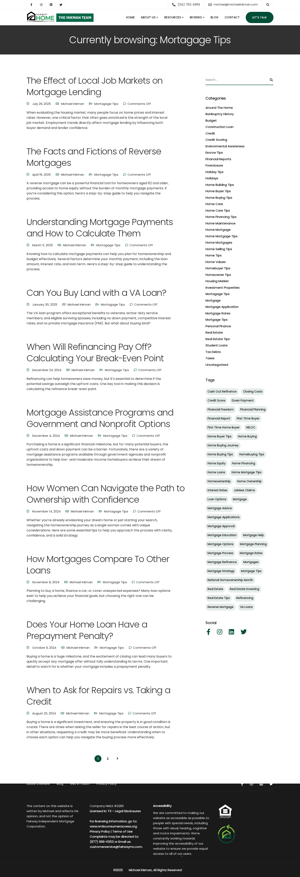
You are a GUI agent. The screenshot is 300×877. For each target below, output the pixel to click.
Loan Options (217, 499)
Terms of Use (122, 831)
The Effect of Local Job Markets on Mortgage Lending (95, 86)
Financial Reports (218, 159)
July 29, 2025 (42, 104)
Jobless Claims (244, 490)
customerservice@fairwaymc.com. (116, 847)
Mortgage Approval (221, 526)
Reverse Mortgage (220, 607)
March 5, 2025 (43, 245)
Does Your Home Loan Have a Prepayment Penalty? (87, 630)
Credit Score (216, 401)
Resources (172, 17)
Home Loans (216, 472)
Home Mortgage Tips (222, 236)
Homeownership (219, 481)
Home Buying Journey (223, 445)
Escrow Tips (214, 153)
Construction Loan (219, 127)
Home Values (216, 262)
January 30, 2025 (45, 304)
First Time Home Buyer (224, 428)
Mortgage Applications (224, 517)
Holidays (212, 178)
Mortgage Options (220, 544)
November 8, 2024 (46, 582)
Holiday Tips (214, 172)
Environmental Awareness (225, 146)
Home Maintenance (221, 223)
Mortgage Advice (220, 508)
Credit (210, 133)
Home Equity (217, 463)
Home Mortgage (218, 230)
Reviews (196, 17)
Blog (215, 17)
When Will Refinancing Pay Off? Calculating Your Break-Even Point (95, 352)
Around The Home (219, 107)
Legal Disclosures (128, 811)
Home (130, 17)
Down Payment (243, 401)
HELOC (250, 428)
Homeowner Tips (218, 275)
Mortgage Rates (218, 313)
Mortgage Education (222, 535)
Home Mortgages (219, 243)
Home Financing (243, 463)
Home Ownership (249, 481)
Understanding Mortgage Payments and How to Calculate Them (100, 227)
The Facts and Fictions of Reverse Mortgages (94, 157)
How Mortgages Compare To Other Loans (98, 565)
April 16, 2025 (42, 174)
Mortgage (213, 300)
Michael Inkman (72, 104)
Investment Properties (223, 287)
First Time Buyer (248, 419)
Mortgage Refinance (222, 562)
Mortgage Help (253, 535)
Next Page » (117, 758)
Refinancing (244, 598)
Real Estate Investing (244, 589)
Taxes (210, 358)
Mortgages (251, 562)
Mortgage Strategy (221, 571)
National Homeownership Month (230, 580)
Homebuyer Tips (218, 268)
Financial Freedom (221, 410)
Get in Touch (80, 784)
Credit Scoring (216, 140)
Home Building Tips (220, 185)
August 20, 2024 (44, 713)
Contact (232, 17)
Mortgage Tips (217, 320)
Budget (211, 120)
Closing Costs (252, 392)
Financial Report (219, 419)
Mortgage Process (220, 553)
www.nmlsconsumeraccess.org (113, 826)
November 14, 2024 (46, 511)
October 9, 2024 (44, 647)
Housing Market (217, 281)
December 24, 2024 (47, 370)
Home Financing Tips (221, 217)
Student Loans (217, 345)
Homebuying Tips (251, 454)
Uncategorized (217, 365)
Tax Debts (213, 352)
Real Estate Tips (218, 339)
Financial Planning (253, 410)
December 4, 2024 (46, 436)
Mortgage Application (222, 307)
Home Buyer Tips (218, 191)
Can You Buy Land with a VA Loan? (96, 293)
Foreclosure (214, 165)
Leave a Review (38, 784)
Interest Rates (217, 490)
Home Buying (247, 437)
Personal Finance (218, 326)
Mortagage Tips (106, 104)
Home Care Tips (218, 210)
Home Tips (214, 255)
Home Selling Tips (219, 249)
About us (148, 17)
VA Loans (246, 607)
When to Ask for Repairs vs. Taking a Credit (98, 696)
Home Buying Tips (219, 197)
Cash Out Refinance (222, 392)
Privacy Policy (107, 784)
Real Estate (214, 332)
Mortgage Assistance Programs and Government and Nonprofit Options (100, 418)
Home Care (214, 204)
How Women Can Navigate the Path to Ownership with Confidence (106, 494)
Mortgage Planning (253, 544)
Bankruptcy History (220, 114)
